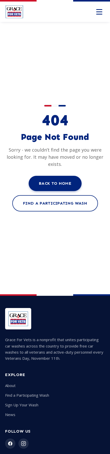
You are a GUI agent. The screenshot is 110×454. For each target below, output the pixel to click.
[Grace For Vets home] (14, 12)
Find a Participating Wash (55, 203)
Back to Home (55, 183)
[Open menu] (99, 11)
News (10, 414)
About (10, 385)
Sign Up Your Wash (21, 404)
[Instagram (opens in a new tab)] (23, 443)
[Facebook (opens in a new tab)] (10, 443)
